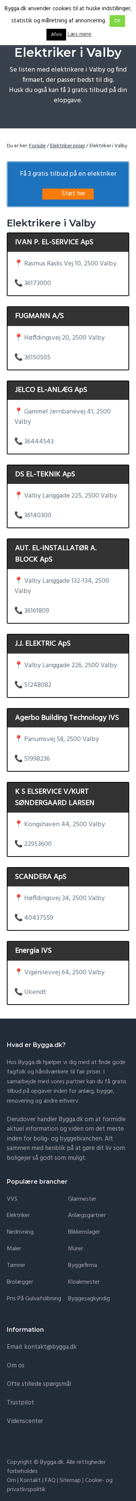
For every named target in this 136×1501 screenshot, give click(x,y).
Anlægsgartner (87, 1215)
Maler (14, 1249)
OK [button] (117, 21)
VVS (12, 1199)
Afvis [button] (56, 35)
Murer (75, 1249)
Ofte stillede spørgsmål (39, 1384)
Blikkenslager (84, 1232)
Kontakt (30, 1480)
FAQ (50, 1480)
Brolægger (20, 1282)
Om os (16, 1366)
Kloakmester (84, 1282)
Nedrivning (20, 1232)
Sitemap (70, 1480)
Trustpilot (20, 1403)
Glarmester (82, 1199)
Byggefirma (82, 1265)
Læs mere (79, 34)
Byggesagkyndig (89, 1299)
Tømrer (16, 1265)
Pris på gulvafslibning (34, 1299)
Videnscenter (25, 1421)
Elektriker (18, 1215)
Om (11, 1480)
